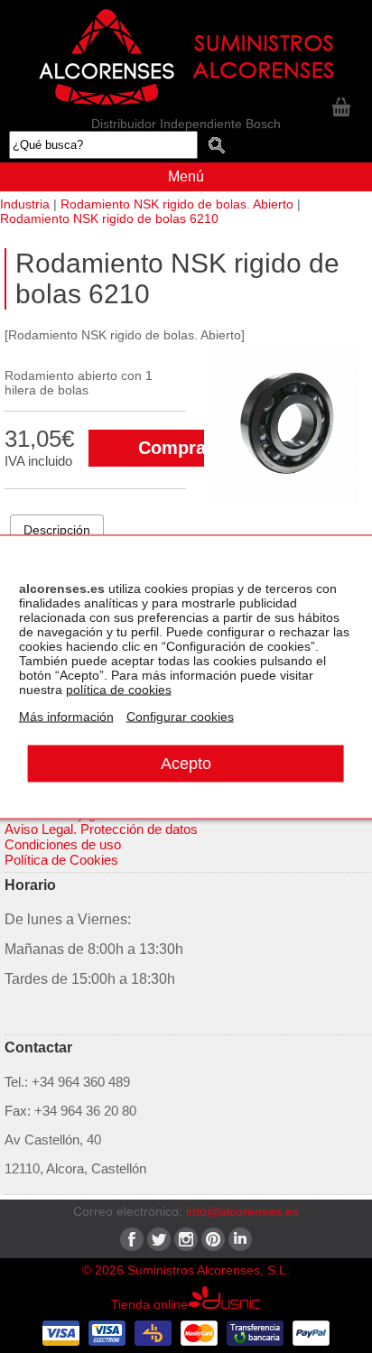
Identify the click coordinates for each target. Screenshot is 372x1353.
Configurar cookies (180, 716)
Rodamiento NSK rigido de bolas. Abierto (176, 204)
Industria (25, 204)
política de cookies (119, 688)
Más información (66, 716)
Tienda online (149, 1304)
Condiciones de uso (63, 844)
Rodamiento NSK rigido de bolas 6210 (109, 218)
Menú (186, 176)
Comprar (175, 448)
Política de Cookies (61, 859)
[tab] (57, 529)
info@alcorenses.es (242, 1211)
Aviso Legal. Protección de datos (101, 829)
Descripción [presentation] (56, 530)
